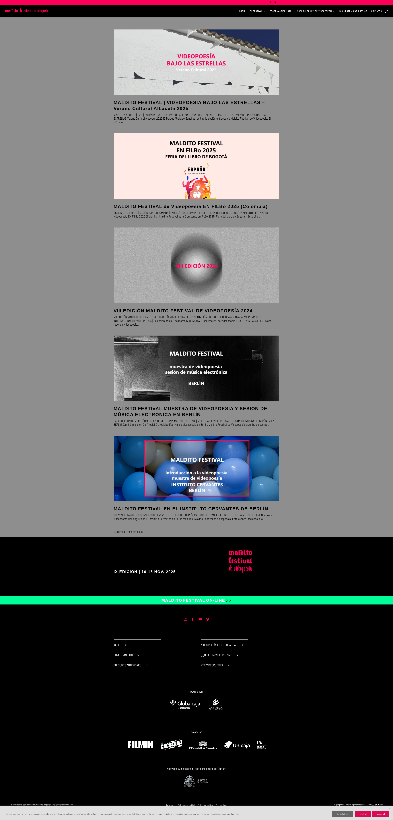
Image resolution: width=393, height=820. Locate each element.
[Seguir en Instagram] (185, 619)
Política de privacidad (186, 805)
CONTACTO (376, 11)
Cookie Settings (343, 814)
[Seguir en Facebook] (193, 619)
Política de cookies (205, 805)
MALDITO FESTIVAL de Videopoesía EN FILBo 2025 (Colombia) (191, 206)
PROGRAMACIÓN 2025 (281, 11)
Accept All (381, 814)
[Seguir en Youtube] (200, 619)
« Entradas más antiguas (128, 532)
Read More (235, 814)
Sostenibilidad (221, 805)
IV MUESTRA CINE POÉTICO (353, 11)
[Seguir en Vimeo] (207, 619)
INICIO (242, 11)
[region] (196, 813)
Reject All (363, 814)
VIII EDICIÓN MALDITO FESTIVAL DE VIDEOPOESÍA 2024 (183, 310)
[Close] (390, 808)
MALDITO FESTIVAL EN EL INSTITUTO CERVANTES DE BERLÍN (191, 508)
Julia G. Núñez (377, 804)
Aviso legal (170, 805)
